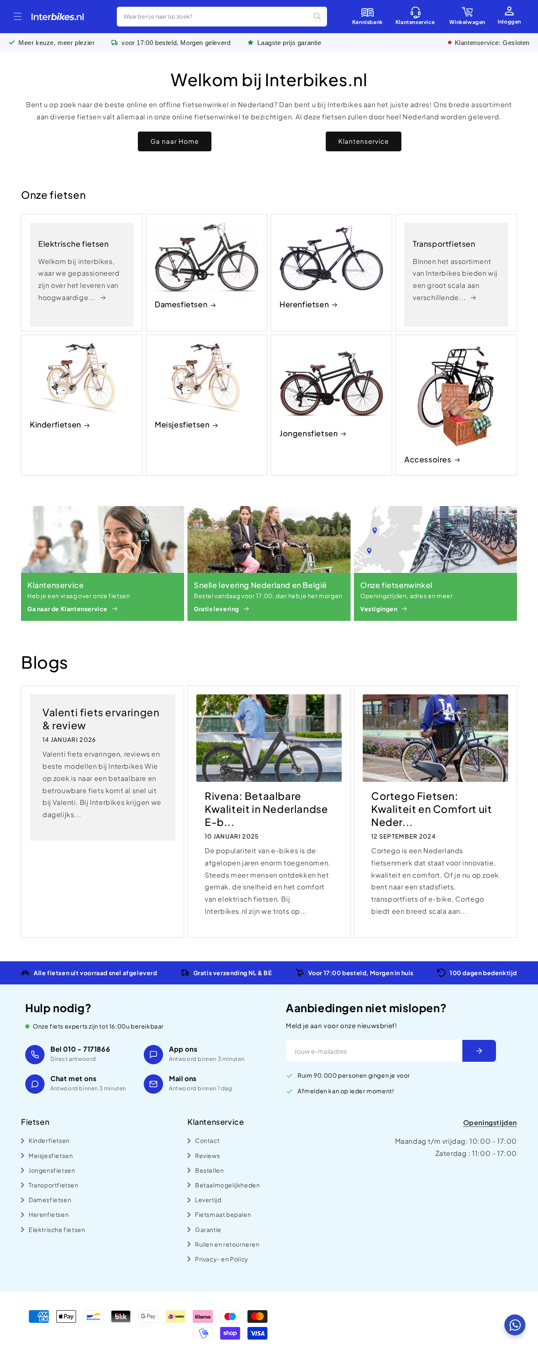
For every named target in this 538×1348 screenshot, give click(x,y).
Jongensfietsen (309, 433)
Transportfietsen (444, 243)
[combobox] (222, 16)
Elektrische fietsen (73, 243)
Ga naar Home (174, 141)
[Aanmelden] (479, 1051)
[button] (17, 16)
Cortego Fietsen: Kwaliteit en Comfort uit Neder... (431, 808)
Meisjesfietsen (182, 424)
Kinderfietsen (55, 424)
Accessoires (427, 459)
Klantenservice (363, 141)
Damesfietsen (181, 304)
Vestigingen (379, 608)
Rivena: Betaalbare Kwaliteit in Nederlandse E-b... (266, 808)
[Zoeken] (317, 16)
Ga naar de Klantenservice (67, 608)
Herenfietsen (304, 304)
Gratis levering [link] (216, 608)
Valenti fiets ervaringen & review (100, 718)
